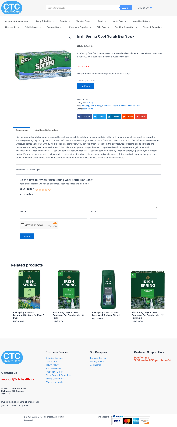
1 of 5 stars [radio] (37, 189)
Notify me (85, 86)
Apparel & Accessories (16, 21)
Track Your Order (54, 371)
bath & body (95, 106)
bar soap (85, 106)
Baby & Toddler (43, 21)
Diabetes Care (83, 21)
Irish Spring (88, 109)
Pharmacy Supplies (78, 27)
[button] (70, 38)
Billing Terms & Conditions (58, 375)
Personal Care (54, 27)
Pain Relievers (31, 27)
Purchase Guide (53, 368)
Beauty (63, 21)
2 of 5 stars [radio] (40, 189)
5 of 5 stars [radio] (49, 189)
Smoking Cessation (124, 27)
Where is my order (55, 382)
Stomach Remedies (152, 27)
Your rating (27, 188)
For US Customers (54, 378)
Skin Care (101, 27)
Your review (27, 194)
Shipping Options (54, 358)
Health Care (117, 21)
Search (126, 7)
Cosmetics (107, 106)
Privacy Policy (97, 361)
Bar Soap (89, 102)
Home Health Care (141, 21)
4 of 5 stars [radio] (46, 189)
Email (93, 212)
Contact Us (95, 365)
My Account (51, 361)
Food (100, 21)
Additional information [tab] (46, 130)
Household (10, 27)
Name (23, 212)
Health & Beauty (119, 106)
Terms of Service (98, 358)
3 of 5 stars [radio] (43, 189)
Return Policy (52, 365)
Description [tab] (22, 130)
